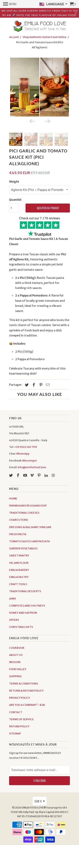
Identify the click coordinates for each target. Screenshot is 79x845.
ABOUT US (16, 655)
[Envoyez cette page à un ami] (47, 385)
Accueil (14, 37)
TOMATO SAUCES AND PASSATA (29, 541)
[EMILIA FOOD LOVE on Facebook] (18, 475)
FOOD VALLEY (17, 669)
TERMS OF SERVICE (21, 719)
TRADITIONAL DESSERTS (25, 591)
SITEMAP (15, 733)
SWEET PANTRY (19, 555)
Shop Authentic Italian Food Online (44, 37)
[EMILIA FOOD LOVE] (39, 26)
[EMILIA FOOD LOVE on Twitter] (11, 475)
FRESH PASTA (17, 534)
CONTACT (15, 712)
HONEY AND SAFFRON (23, 612)
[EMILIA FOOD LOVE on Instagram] (53, 475)
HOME (13, 498)
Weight (14, 181)
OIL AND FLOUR (19, 563)
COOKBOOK (17, 648)
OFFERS (14, 620)
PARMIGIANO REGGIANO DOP (28, 505)
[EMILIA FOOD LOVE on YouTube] (25, 475)
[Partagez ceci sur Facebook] (33, 385)
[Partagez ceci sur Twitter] (26, 385)
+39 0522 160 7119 (25, 447)
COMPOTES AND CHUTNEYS (27, 605)
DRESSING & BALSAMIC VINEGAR (30, 527)
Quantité (15, 200)
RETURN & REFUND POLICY (26, 690)
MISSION (14, 662)
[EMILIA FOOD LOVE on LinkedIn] (46, 475)
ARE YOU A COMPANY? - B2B (27, 705)
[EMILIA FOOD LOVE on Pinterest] (39, 475)
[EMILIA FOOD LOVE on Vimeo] (32, 475)
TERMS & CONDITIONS (23, 683)
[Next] (47, 120)
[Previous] (31, 120)
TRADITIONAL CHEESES (24, 512)
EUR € (40, 801)
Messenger (29, 460)
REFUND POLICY (19, 726)
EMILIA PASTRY (19, 577)
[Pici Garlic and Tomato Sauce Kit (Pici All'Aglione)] (39, 87)
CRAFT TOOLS (18, 584)
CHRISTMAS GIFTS (21, 627)
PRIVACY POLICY (19, 697)
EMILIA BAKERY (19, 570)
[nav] (10, 4)
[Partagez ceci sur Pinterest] (40, 385)
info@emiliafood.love (32, 467)
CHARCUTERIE (18, 520)
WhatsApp (22, 453)
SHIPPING (15, 676)
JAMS (12, 598)
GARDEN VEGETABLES (23, 548)
